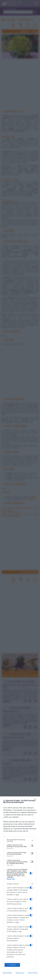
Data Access (20, 973)
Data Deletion (7, 973)
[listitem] (20, 840)
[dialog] (20, 886)
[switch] (31, 846)
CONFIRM (12, 964)
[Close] (36, 801)
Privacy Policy (32, 973)
